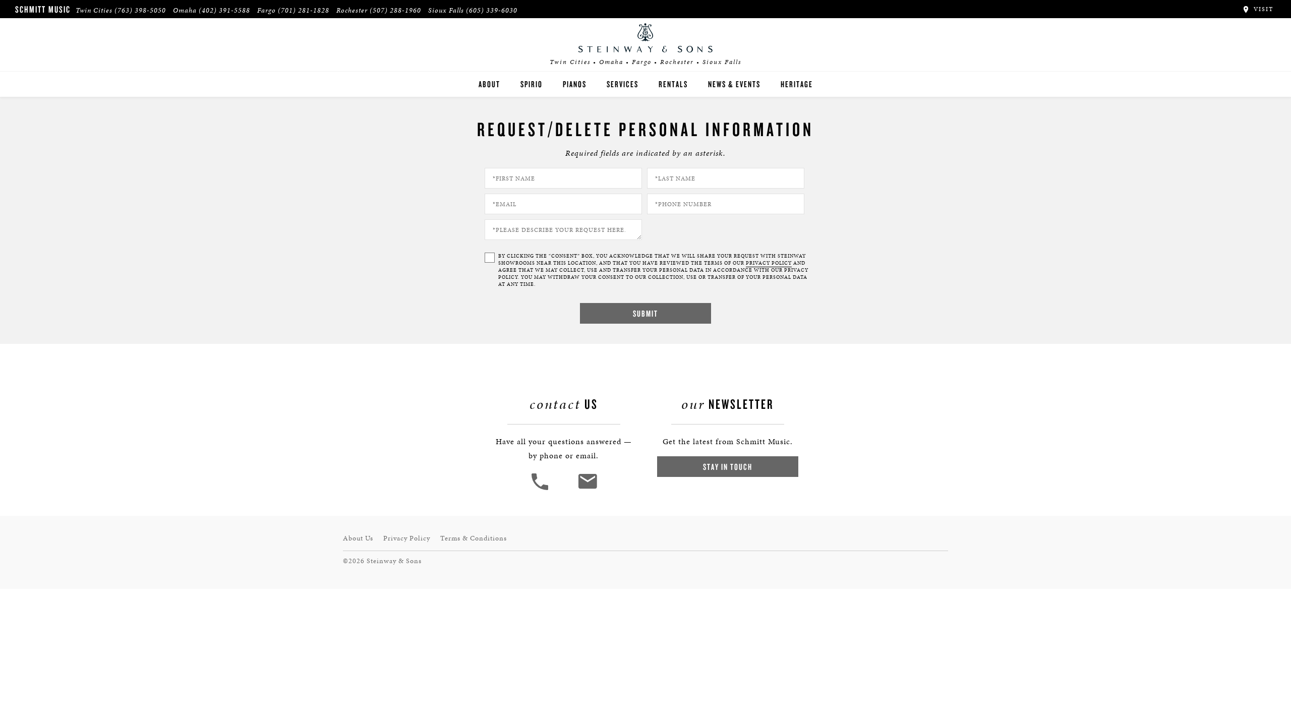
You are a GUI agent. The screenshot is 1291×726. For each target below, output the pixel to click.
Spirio (531, 84)
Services (622, 84)
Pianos (574, 84)
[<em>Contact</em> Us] (587, 489)
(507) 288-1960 (395, 10)
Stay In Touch (727, 466)
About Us (358, 538)
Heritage (797, 84)
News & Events (734, 84)
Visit (1262, 9)
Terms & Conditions (473, 538)
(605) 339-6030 (491, 10)
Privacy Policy (406, 538)
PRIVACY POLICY (769, 263)
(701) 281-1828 (303, 10)
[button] (541, 489)
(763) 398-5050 (140, 10)
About (489, 84)
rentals (673, 84)
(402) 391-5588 (224, 10)
